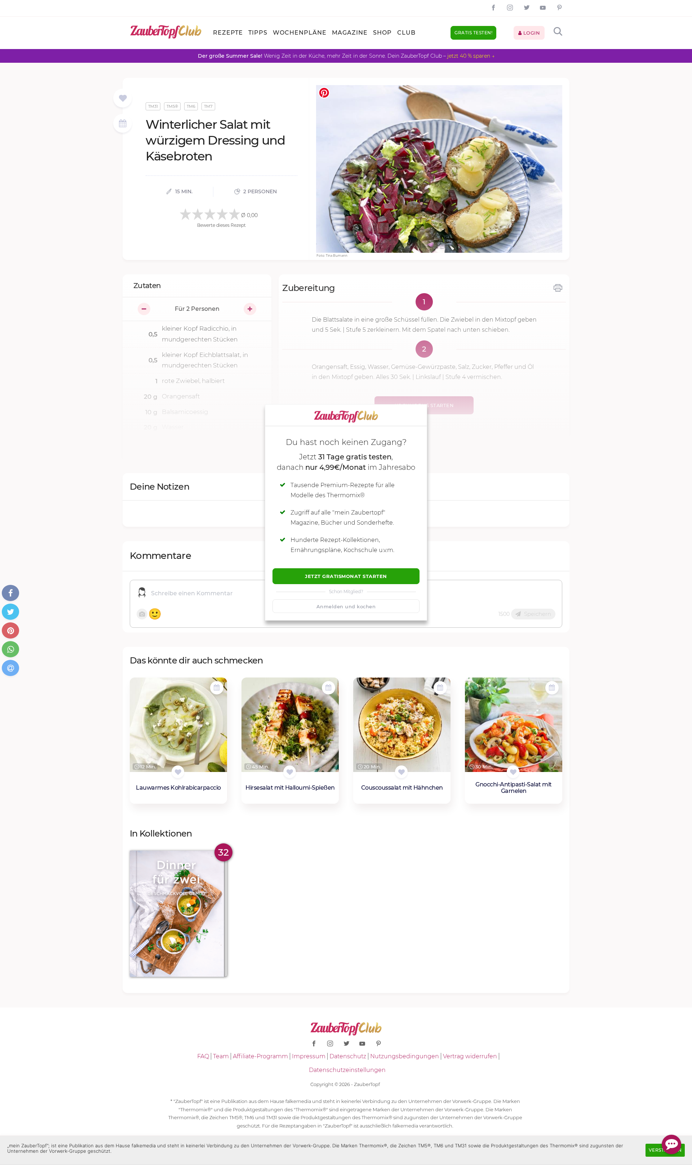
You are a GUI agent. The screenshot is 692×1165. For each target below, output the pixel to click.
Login (531, 33)
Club (406, 32)
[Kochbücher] (123, 98)
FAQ (203, 1056)
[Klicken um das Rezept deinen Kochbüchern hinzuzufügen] (178, 771)
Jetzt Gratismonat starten (346, 576)
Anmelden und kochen (346, 606)
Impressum (308, 1056)
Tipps (257, 32)
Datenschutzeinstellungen (347, 1070)
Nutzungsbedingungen (404, 1056)
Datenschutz (347, 1056)
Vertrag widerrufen (470, 1056)
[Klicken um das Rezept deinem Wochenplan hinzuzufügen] (216, 687)
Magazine (350, 32)
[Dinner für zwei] (178, 914)
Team (221, 1056)
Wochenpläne (300, 32)
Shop (382, 32)
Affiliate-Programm (260, 1056)
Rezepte (228, 32)
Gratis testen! (473, 32)
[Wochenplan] (122, 124)
